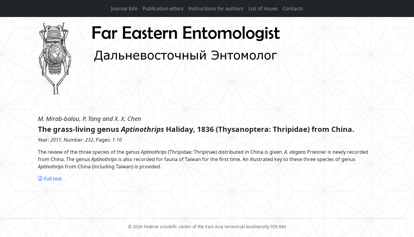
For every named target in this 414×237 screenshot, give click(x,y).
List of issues (263, 8)
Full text (53, 178)
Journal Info (124, 8)
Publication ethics (163, 8)
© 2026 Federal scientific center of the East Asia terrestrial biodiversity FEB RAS (207, 226)
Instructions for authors (216, 8)
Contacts (293, 8)
